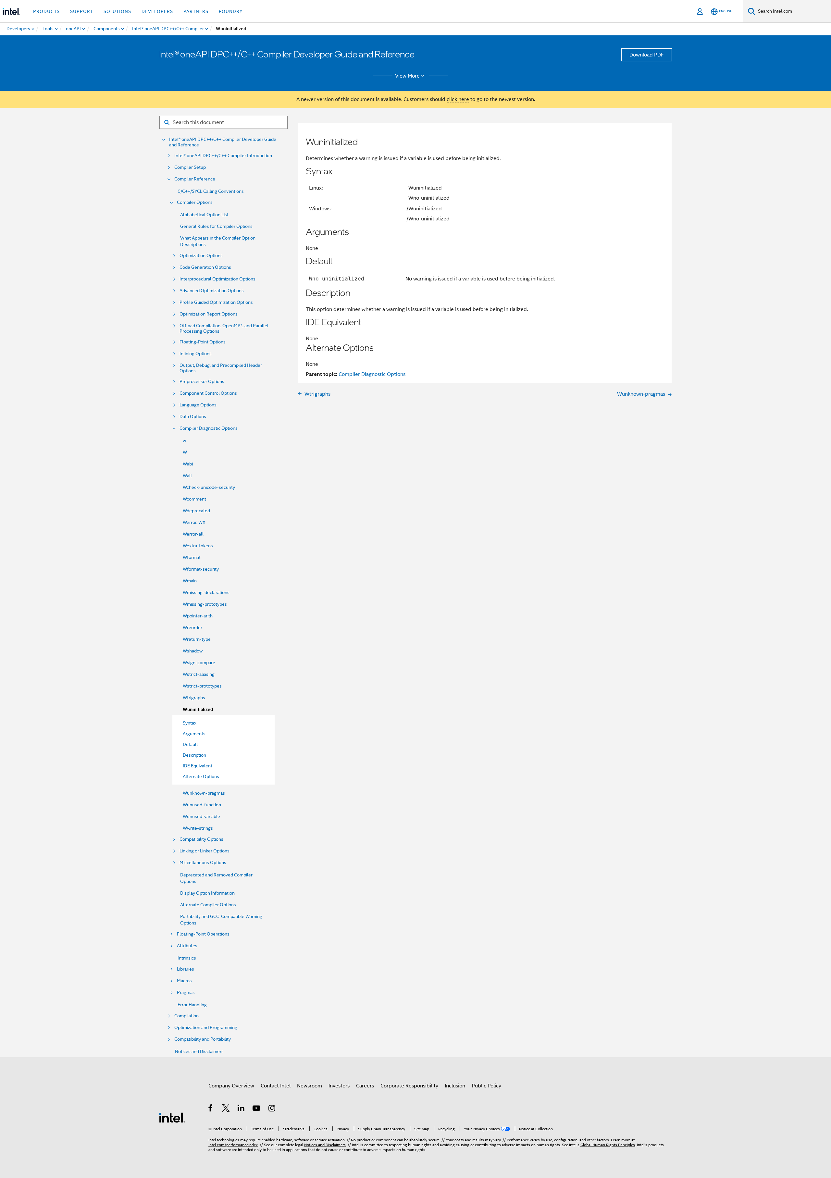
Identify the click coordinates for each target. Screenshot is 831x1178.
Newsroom (309, 1086)
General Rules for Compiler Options (216, 226)
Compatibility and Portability (202, 1039)
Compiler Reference (194, 179)
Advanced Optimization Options (212, 290)
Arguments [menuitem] (194, 734)
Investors (339, 1086)
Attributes (187, 946)
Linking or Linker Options (204, 851)
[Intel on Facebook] (211, 1109)
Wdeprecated (196, 511)
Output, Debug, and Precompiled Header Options (221, 368)
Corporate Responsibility (409, 1086)
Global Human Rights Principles (607, 1144)
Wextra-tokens (198, 546)
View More (407, 76)
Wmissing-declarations (206, 592)
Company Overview (231, 1086)
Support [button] (81, 11)
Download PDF (646, 55)
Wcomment (194, 499)
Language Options (198, 405)
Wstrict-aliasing (199, 674)
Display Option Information (207, 893)
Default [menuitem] (190, 744)
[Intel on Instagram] (272, 1109)
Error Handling (192, 1005)
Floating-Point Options (203, 342)
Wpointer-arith (198, 616)
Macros (184, 981)
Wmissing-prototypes (205, 604)
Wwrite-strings (198, 828)
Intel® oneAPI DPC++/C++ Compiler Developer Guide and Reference (222, 142)
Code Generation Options (205, 267)
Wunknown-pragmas (204, 793)
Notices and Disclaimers (199, 1051)
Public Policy (486, 1086)
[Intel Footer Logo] (172, 1117)
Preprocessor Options (202, 381)
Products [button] (46, 11)
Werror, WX (194, 522)
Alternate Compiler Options (208, 905)
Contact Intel (276, 1086)
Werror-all (193, 534)
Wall (187, 475)
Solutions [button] (117, 11)
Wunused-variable (201, 816)
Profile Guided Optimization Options (216, 302)
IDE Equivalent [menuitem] (197, 766)
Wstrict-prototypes (202, 686)
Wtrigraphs (194, 698)
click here (458, 99)
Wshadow (193, 651)
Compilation (186, 1016)
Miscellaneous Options (203, 862)
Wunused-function (202, 805)
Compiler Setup (190, 167)
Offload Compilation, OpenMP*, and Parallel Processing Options (224, 328)
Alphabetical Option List (204, 214)
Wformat (192, 557)
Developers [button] (157, 11)
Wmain (190, 581)
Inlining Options (196, 353)
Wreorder (192, 627)
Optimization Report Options (209, 314)
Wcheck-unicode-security (209, 487)
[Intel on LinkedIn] (241, 1109)
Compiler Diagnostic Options (209, 428)
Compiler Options (195, 202)
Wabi (188, 464)
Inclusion (455, 1086)
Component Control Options (208, 393)
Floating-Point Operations (203, 934)
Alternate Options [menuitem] (201, 776)
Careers (365, 1086)
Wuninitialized (198, 709)
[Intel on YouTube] (257, 1109)
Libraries (185, 969)
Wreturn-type (197, 639)
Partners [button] (195, 11)
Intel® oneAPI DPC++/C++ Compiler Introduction (223, 155)
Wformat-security (201, 569)
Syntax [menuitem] (189, 723)
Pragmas (186, 992)
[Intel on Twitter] (226, 1109)
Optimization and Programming (205, 1027)
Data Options (193, 416)
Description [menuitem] (194, 755)
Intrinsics (187, 958)
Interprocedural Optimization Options (217, 279)
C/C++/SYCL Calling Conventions (211, 191)
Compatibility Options (201, 839)
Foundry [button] (231, 11)
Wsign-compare (199, 662)
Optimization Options (201, 255)
